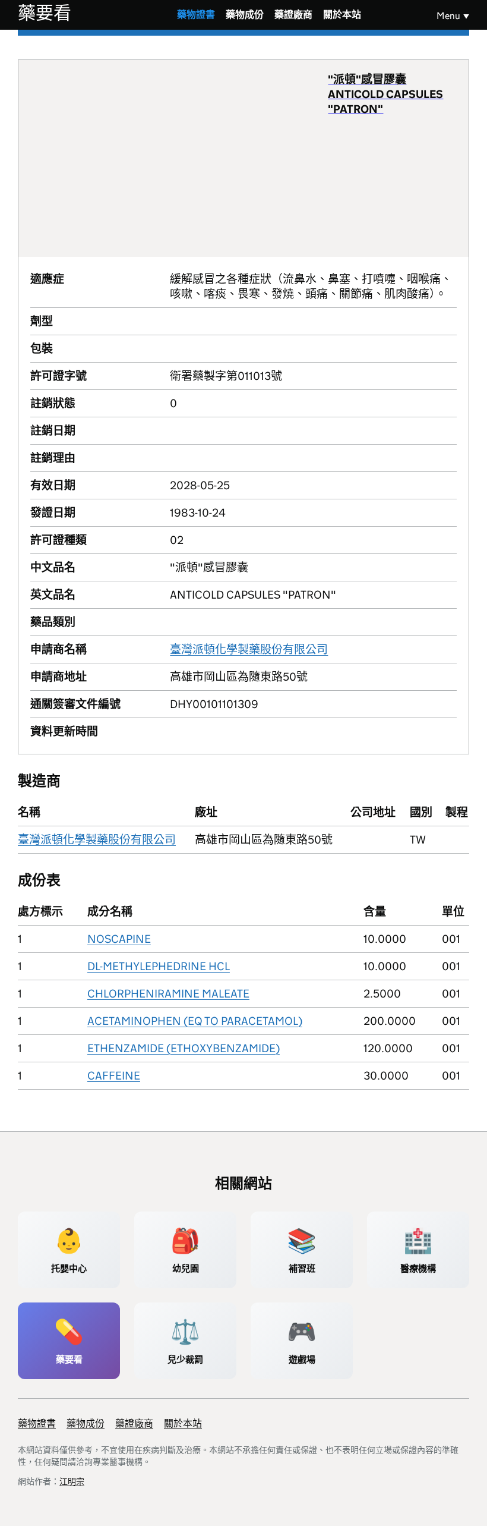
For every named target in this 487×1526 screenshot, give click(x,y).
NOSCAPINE (119, 939)
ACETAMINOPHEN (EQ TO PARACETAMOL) (194, 1021)
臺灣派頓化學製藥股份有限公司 (249, 649)
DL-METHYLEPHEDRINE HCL (158, 966)
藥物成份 (245, 14)
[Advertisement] (179, 158)
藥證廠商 (293, 14)
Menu (448, 15)
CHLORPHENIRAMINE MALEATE (168, 993)
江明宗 (71, 1481)
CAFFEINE (113, 1076)
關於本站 (342, 14)
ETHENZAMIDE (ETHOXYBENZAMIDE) (183, 1048)
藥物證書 (196, 14)
